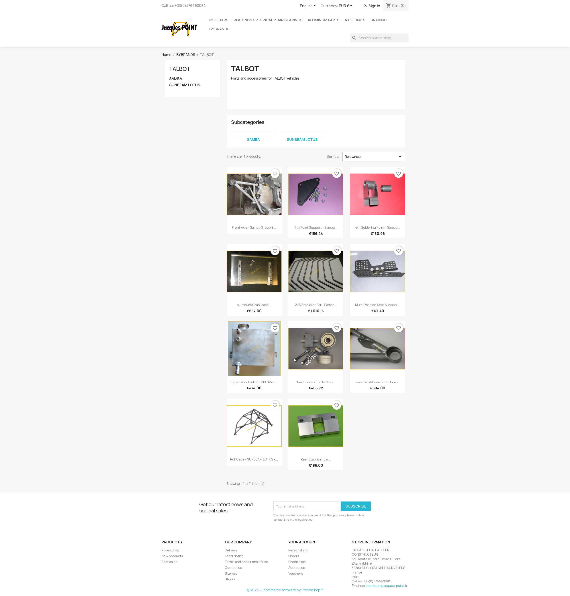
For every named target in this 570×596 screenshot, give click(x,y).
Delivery (231, 550)
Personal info (298, 550)
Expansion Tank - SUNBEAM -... (254, 382)
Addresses (296, 567)
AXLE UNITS (355, 20)
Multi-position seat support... (377, 305)
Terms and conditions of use (246, 562)
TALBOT (179, 69)
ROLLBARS (218, 20)
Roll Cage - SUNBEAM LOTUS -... (254, 459)
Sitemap (231, 573)
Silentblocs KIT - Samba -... (316, 382)
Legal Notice (234, 556)
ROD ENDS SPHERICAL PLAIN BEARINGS (268, 20)
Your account (302, 542)
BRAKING (378, 20)
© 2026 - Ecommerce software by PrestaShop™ (285, 590)
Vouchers (295, 573)
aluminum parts (324, 20)
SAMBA (175, 78)
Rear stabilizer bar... (316, 459)
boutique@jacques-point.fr (386, 586)
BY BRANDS (219, 29)
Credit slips (297, 562)
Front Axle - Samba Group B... (254, 227)
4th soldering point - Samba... (377, 227)
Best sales (169, 562)
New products (172, 556)
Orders (293, 556)
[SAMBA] (253, 134)
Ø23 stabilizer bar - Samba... (316, 305)
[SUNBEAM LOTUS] (302, 134)
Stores (230, 579)
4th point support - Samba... (315, 227)
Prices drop (170, 550)
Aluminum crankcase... (254, 305)
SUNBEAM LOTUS (184, 85)
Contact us (233, 567)
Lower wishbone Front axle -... (377, 382)
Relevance (374, 156)
